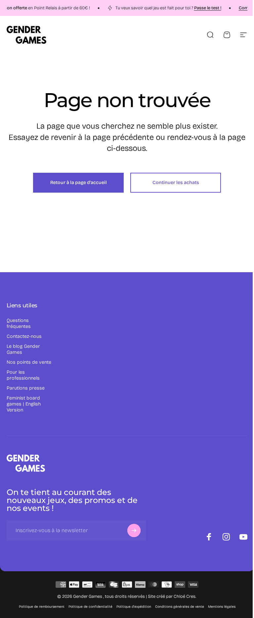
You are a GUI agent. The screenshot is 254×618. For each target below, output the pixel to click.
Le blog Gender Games (23, 349)
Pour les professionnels (23, 375)
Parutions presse (26, 388)
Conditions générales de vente (179, 606)
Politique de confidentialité (90, 606)
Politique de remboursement (41, 606)
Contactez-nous (24, 336)
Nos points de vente (29, 362)
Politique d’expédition (133, 606)
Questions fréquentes (19, 323)
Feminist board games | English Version (24, 404)
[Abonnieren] (134, 530)
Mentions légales (221, 606)
